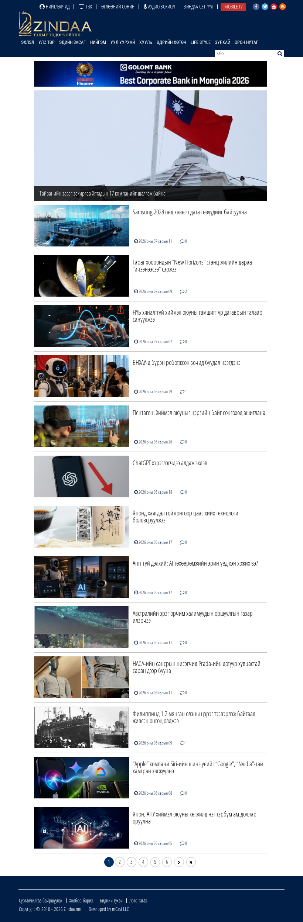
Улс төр (46, 42)
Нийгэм (98, 42)
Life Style (201, 42)
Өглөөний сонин (118, 6)
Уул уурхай (122, 42)
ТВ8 (88, 6)
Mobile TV (233, 6)
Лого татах (138, 900)
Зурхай (222, 42)
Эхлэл (27, 42)
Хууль (145, 42)
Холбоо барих (81, 900)
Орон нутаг (246, 42)
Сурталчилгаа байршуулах (40, 900)
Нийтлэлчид (57, 6)
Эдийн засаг (72, 42)
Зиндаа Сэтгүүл (198, 6)
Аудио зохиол (161, 6)
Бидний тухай (111, 900)
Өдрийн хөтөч (171, 42)
